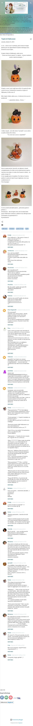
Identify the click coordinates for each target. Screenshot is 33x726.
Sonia (9, 407)
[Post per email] (2, 225)
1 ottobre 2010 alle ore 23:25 (17, 328)
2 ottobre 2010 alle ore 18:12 (19, 488)
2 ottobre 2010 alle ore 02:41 (20, 387)
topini (26, 228)
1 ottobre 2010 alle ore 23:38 (19, 370)
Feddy (9, 235)
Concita (10, 529)
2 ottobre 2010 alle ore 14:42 (18, 407)
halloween (4, 228)
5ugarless (20, 722)
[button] (31, 39)
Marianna (10, 541)
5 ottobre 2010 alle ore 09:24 (19, 529)
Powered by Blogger (17, 719)
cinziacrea (11, 250)
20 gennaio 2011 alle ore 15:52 (18, 655)
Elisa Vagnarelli (12, 310)
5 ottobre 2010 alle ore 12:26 (20, 541)
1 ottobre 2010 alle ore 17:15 (20, 250)
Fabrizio (10, 295)
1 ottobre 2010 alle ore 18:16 (20, 267)
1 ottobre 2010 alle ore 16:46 (18, 235)
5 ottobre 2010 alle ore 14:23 (19, 563)
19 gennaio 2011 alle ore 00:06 (17, 645)
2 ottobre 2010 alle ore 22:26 (18, 502)
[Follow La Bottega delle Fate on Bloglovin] (7, 703)
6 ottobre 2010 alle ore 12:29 (20, 614)
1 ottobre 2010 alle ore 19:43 (19, 284)
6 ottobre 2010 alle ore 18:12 (18, 632)
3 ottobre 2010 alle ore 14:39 (18, 512)
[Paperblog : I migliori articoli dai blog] (17, 699)
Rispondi (10, 247)
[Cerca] (31, 3)
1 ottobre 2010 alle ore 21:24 (19, 295)
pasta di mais (19, 228)
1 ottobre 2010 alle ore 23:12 (23, 309)
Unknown (10, 356)
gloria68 (10, 563)
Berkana (10, 488)
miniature (11, 228)
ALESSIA (10, 371)
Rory (9, 328)
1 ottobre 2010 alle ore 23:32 (20, 356)
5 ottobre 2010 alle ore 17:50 (18, 580)
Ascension (11, 267)
